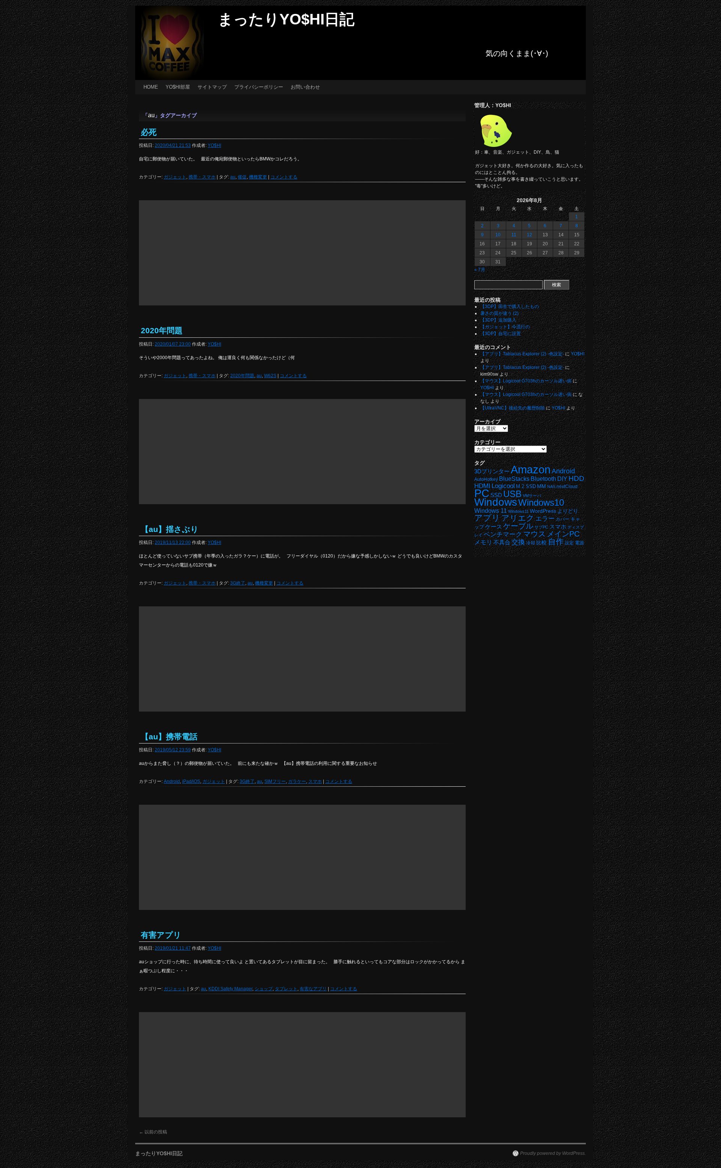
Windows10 (541, 502)
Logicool (503, 486)
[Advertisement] (302, 252)
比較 (541, 542)
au (232, 177)
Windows (495, 502)
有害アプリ (161, 935)
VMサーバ (532, 495)
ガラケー (297, 781)
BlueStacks (514, 479)
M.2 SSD (526, 486)
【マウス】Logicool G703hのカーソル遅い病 (526, 381)
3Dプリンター (492, 471)
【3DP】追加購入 (498, 320)
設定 (569, 542)
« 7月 (479, 269)
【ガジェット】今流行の (505, 326)
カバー (562, 519)
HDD (576, 478)
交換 (518, 542)
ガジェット (175, 177)
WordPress (543, 511)
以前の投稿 (153, 1132)
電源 (579, 542)
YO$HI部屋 (178, 87)
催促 (242, 177)
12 (529, 234)
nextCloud (567, 486)
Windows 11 (490, 511)
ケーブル (518, 526)
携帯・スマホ (202, 177)
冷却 (530, 542)
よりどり (567, 511)
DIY (562, 479)
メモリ (483, 542)
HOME (150, 87)
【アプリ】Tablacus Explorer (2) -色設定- (522, 354)
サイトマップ (212, 87)
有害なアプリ (313, 988)
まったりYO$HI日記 (286, 19)
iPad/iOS (191, 781)
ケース (493, 527)
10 (498, 234)
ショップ (264, 988)
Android (172, 781)
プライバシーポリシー (258, 87)
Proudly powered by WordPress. (553, 1153)
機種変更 (258, 177)
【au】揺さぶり (170, 529)
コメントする (283, 177)
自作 (556, 541)
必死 (149, 132)
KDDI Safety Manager (230, 988)
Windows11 (518, 511)
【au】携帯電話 (169, 736)
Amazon (531, 470)
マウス (534, 534)
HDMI (482, 486)
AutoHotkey (486, 479)
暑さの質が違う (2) (499, 313)
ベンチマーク (503, 534)
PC (481, 493)
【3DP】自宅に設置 (500, 333)
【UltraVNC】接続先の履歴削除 (512, 408)
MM (541, 486)
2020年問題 (162, 330)
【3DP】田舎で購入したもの (509, 306)
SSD (496, 495)
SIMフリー (275, 781)
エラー (545, 518)
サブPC (541, 527)
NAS (551, 486)
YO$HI (214, 145)
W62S (270, 375)
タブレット (286, 988)
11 (513, 234)
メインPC (563, 533)
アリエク (517, 518)
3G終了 (237, 583)
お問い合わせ (305, 87)
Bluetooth (543, 478)
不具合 (501, 542)
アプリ (487, 518)
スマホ (315, 781)
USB (512, 494)
